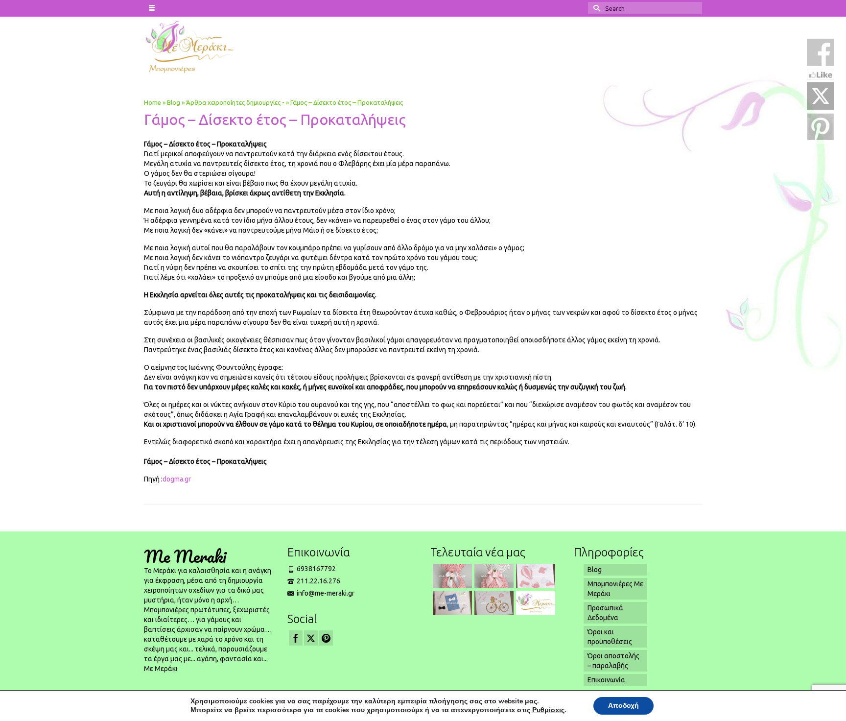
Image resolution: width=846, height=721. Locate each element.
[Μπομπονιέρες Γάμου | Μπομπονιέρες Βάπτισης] (208, 46)
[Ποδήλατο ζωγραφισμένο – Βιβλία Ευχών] (493, 603)
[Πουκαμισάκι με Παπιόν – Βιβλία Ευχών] (451, 603)
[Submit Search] (595, 8)
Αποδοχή (623, 705)
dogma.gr (177, 479)
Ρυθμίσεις (548, 710)
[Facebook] (296, 638)
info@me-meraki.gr (325, 593)
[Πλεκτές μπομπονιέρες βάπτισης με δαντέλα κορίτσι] (451, 576)
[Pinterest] (326, 638)
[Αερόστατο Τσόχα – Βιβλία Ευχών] (534, 576)
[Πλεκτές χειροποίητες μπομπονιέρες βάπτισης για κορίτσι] (493, 576)
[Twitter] (311, 638)
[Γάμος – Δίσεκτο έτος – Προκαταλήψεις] (534, 603)
